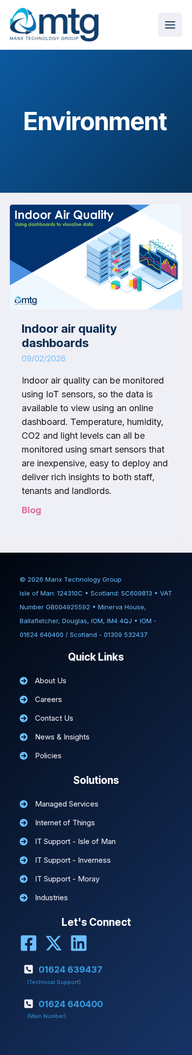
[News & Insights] (55, 737)
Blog (31, 510)
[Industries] (44, 898)
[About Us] (43, 681)
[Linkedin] (79, 943)
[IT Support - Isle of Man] (68, 841)
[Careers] (41, 699)
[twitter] (54, 943)
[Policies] (41, 756)
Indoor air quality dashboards (69, 336)
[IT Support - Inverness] (65, 860)
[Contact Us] (46, 718)
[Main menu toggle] (170, 25)
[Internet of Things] (57, 823)
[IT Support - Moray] (59, 879)
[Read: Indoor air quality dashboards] (96, 256)
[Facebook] (28, 943)
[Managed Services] (59, 804)
